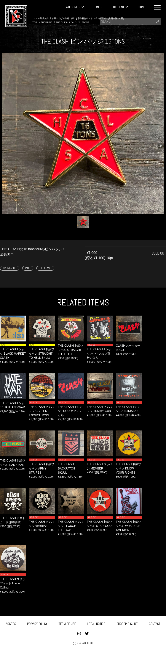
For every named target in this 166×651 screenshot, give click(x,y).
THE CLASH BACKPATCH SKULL (66, 468)
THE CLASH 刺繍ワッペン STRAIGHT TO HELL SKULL (41, 353)
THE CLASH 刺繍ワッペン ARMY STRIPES (41, 468)
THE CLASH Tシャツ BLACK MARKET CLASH (13, 353)
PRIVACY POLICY (37, 623)
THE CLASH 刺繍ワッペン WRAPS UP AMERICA (128, 526)
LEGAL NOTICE (96, 623)
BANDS (98, 7)
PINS (27, 268)
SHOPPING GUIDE (127, 623)
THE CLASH (45, 268)
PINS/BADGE (9, 268)
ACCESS (11, 623)
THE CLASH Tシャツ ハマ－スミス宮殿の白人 (99, 353)
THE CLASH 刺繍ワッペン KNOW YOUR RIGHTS (128, 468)
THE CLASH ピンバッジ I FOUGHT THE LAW (70, 526)
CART (141, 7)
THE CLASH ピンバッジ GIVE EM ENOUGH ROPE (41, 411)
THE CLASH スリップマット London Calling (12, 583)
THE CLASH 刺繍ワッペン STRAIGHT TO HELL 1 (70, 350)
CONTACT (154, 623)
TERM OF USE (67, 623)
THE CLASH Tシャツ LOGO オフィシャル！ (70, 411)
